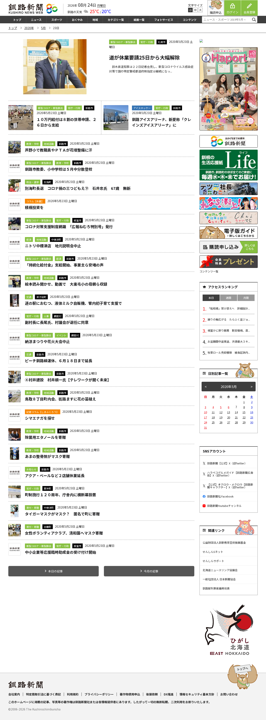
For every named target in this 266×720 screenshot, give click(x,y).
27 (228, 422)
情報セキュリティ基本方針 (197, 694)
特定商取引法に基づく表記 (43, 694)
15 (244, 412)
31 (205, 427)
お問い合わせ (229, 694)
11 (213, 412)
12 (220, 412)
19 (220, 417)
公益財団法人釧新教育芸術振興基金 (224, 543)
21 (236, 417)
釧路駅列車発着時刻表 (216, 588)
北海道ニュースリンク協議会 (220, 570)
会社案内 (14, 694)
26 (220, 422)
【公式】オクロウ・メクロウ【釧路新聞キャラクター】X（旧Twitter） (230, 485)
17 (205, 417)
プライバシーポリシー (99, 694)
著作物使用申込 (130, 694)
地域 (95, 20)
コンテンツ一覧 (209, 271)
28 (236, 422)
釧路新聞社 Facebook (220, 496)
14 (236, 412)
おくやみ (77, 20)
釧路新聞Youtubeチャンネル (224, 506)
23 (251, 417)
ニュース (36, 20)
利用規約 (73, 694)
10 (205, 412)
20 (228, 417)
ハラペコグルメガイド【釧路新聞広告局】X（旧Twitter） (230, 474)
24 (205, 422)
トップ (17, 20)
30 (251, 422)
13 (228, 412)
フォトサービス (163, 20)
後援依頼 (152, 694)
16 (251, 412)
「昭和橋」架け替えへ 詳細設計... (229, 308)
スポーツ (56, 20)
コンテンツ (189, 20)
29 (244, 422)
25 (213, 422)
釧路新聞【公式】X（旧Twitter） (227, 463)
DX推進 (169, 694)
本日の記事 (55, 571)
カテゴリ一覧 (116, 20)
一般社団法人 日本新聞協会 (219, 579)
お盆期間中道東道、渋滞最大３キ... (229, 341)
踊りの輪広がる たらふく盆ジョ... (229, 319)
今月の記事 (151, 571)
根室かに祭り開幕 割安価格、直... (229, 330)
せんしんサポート (213, 561)
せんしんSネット (213, 552)
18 (213, 417)
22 (244, 417)
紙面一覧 (139, 20)
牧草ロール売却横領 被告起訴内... (229, 352)
